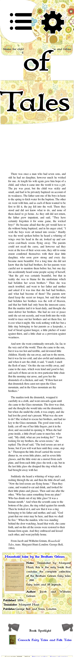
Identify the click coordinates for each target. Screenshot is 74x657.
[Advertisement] (37, 132)
